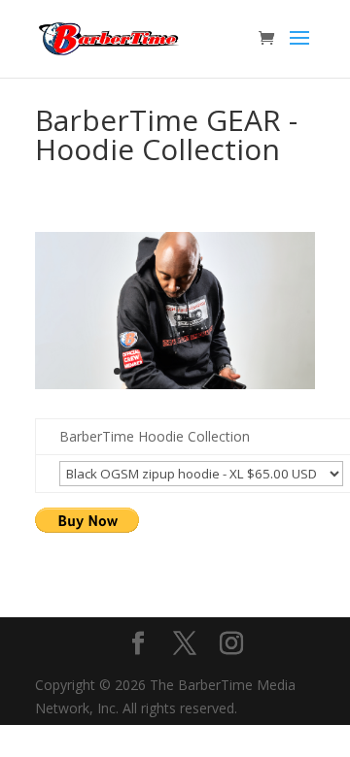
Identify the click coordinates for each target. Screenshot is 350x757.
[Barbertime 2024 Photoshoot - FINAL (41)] (175, 384)
